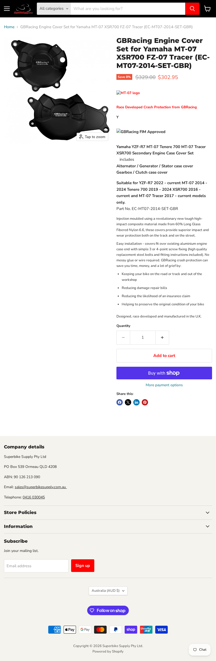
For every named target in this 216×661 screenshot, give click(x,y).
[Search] (192, 9)
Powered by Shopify (108, 651)
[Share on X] (128, 402)
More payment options (164, 385)
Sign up (82, 566)
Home (9, 27)
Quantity (123, 326)
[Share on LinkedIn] (136, 402)
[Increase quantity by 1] (162, 337)
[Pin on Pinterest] (145, 402)
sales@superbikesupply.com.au (41, 486)
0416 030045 (34, 497)
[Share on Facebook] (119, 402)
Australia (106, 590)
